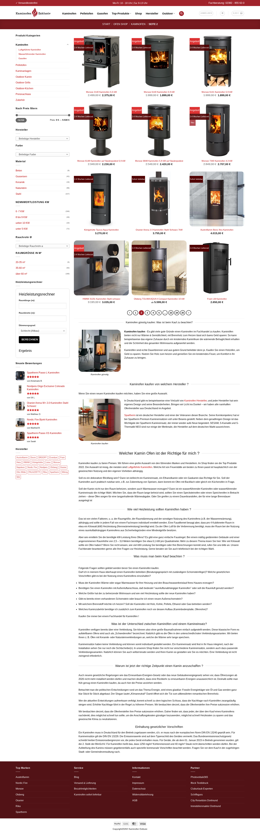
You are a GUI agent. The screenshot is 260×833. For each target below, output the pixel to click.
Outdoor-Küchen (24, 88)
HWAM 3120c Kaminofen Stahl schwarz (101, 299)
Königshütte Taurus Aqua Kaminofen (101, 230)
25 (182, 312)
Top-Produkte (120, 13)
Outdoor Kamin (24, 77)
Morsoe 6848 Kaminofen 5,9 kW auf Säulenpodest (159, 161)
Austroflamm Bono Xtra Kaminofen (216, 230)
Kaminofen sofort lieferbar (87, 794)
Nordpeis (44, 467)
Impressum (138, 783)
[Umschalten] (68, 44)
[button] (206, 13)
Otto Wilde (21, 472)
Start (106, 24)
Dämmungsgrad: (27, 325)
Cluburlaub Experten (202, 788)
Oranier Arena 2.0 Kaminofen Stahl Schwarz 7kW (159, 230)
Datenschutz (139, 788)
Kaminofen (69, 13)
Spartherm (54, 472)
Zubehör (20, 100)
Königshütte (37, 462)
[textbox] (42, 139)
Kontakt (136, 777)
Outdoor (167, 13)
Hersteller (152, 13)
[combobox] (43, 138)
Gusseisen (21, 176)
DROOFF (43, 457)
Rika (45, 472)
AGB (134, 800)
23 (171, 312)
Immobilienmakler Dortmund (206, 806)
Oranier (63, 467)
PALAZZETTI (34, 472)
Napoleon (21, 467)
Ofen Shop (120, 24)
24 (177, 312)
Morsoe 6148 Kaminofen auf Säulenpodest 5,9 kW (101, 161)
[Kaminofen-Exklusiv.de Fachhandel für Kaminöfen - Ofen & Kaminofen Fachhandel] (37, 12)
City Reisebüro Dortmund (204, 800)
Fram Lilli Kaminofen (217, 299)
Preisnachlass (23, 94)
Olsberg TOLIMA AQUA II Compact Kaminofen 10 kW (159, 299)
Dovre (33, 457)
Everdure (53, 457)
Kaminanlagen (23, 71)
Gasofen (102, 13)
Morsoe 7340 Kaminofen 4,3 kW (217, 161)
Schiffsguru (197, 794)
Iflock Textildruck (199, 783)
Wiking (65, 472)
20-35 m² (20, 262)
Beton (19, 170)
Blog (76, 777)
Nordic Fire (32, 467)
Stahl (18, 194)
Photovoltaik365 (199, 777)
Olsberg (53, 467)
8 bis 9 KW (21, 217)
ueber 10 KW (23, 223)
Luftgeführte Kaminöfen (30, 49)
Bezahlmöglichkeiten (85, 788)
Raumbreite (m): (27, 313)
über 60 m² (21, 274)
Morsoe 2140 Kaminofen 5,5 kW (101, 92)
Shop (138, 13)
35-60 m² (20, 268)
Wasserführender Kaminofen (32, 54)
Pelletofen (86, 13)
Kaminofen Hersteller (195, 400)
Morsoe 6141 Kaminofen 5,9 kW (217, 92)
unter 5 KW (22, 229)
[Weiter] (188, 312)
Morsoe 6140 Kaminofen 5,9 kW (159, 92)
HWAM (26, 462)
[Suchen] (181, 13)
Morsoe (56, 462)
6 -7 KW (20, 211)
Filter (21, 120)
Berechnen (30, 339)
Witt (18, 477)
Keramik (20, 182)
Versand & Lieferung (85, 783)
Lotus (48, 462)
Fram (62, 457)
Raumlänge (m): (27, 300)
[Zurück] (129, 312)
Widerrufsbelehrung (142, 794)
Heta (19, 462)
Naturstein (21, 188)
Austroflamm (22, 457)
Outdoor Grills (23, 82)
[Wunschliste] (222, 13)
